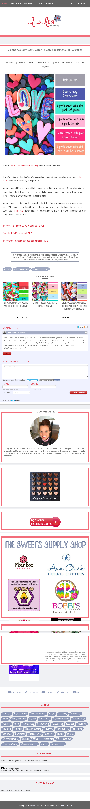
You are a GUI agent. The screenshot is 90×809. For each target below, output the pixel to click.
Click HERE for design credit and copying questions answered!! (24, 761)
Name (5, 383)
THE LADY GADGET (65, 806)
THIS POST (19, 210)
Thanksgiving (64, 739)
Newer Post (67, 318)
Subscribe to (7, 392)
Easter (32, 719)
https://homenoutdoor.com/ (15, 348)
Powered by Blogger (11, 769)
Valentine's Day (41, 269)
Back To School (38, 714)
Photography (34, 734)
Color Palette (21, 269)
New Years (77, 729)
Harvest (70, 724)
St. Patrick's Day (11, 739)
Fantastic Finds (61, 719)
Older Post (23, 318)
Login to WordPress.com (46, 380)
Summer (25, 739)
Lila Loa (32, 806)
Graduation (43, 724)
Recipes (28, 3)
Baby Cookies (20, 714)
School (70, 734)
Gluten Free (28, 724)
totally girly (57, 744)
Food (16, 724)
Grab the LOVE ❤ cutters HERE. (18, 233)
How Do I (7, 729)
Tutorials (15, 3)
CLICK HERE (6, 790)
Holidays (82, 724)
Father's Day (79, 719)
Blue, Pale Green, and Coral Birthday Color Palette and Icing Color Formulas (74, 306)
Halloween (57, 724)
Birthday (62, 714)
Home (4, 3)
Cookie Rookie (19, 719)
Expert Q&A (44, 719)
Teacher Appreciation (43, 739)
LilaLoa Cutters (33, 729)
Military (49, 729)
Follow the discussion (85, 327)
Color (39, 3)
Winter (44, 744)
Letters (18, 729)
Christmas (76, 714)
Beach (52, 714)
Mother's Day (63, 729)
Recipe (60, 734)
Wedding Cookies (29, 744)
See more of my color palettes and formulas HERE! (26, 240)
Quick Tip (49, 734)
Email (34, 383)
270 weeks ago (21, 333)
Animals (7, 714)
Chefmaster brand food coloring (23, 165)
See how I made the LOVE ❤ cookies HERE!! (23, 225)
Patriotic (20, 734)
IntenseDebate (15, 400)
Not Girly (7, 734)
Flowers (7, 724)
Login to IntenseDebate (32, 380)
